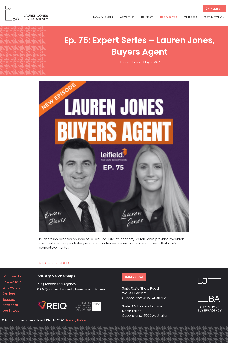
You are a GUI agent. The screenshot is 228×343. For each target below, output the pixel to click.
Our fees (9, 293)
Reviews (9, 299)
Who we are (11, 288)
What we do (12, 276)
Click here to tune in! (54, 263)
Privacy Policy (75, 320)
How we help (12, 282)
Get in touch (12, 310)
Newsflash (10, 305)
